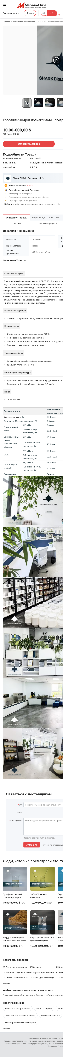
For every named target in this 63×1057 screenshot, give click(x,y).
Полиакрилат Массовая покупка (20, 1022)
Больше (7, 1027)
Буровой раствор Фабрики (17, 1008)
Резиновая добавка (50, 1015)
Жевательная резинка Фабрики (20, 1015)
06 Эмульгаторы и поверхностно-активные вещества (43, 972)
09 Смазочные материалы (15, 977)
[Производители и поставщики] (31, 5)
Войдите (8, 204)
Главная (6, 21)
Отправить (31, 844)
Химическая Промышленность (26, 21)
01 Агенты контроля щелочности (16, 967)
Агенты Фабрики (44, 1008)
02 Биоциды (35, 967)
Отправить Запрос (29, 143)
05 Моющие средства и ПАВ (16, 972)
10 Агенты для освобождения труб (43, 977)
